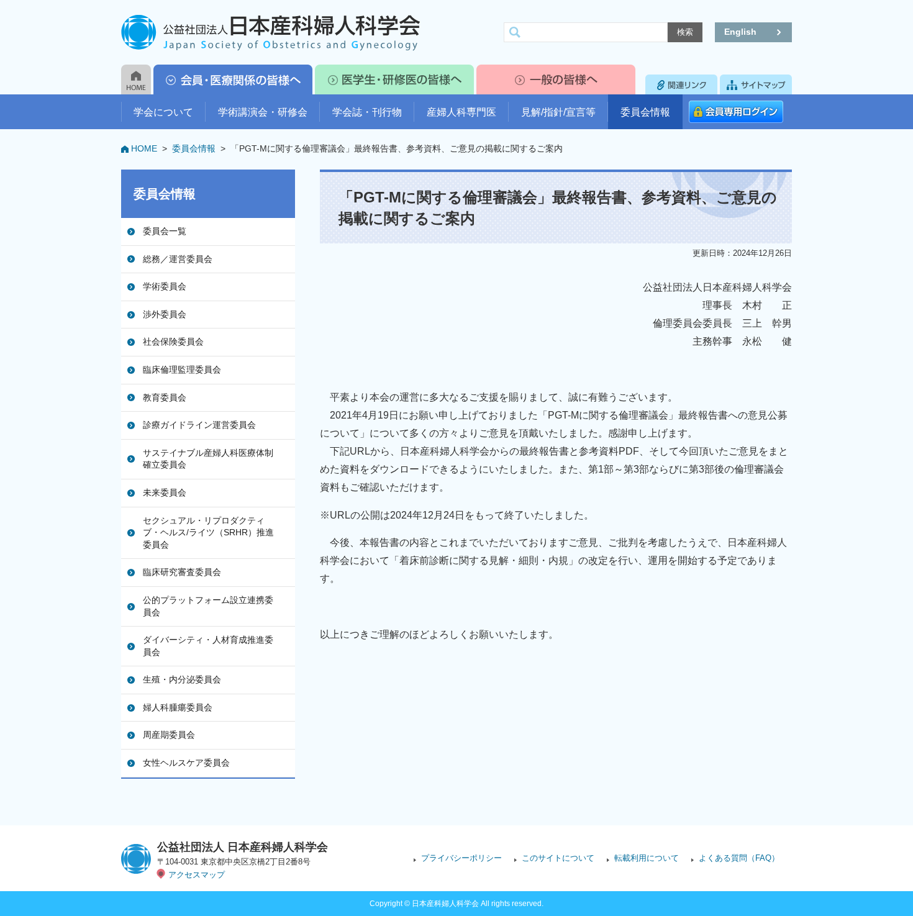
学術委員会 (164, 286)
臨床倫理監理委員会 (182, 369)
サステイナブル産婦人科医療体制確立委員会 (208, 459)
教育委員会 (164, 397)
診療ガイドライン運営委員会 (199, 425)
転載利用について (646, 858)
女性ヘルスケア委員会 (186, 763)
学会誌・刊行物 (367, 112)
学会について (163, 112)
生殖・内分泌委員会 (182, 679)
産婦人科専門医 (461, 112)
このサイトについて (558, 858)
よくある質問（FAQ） (739, 858)
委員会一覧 (164, 231)
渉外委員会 (164, 314)
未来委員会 (164, 492)
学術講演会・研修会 (262, 112)
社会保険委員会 (173, 342)
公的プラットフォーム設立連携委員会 (208, 606)
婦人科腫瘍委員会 (177, 707)
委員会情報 (645, 112)
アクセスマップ (196, 874)
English (740, 32)
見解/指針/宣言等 (558, 112)
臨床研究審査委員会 (182, 572)
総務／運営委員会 (177, 259)
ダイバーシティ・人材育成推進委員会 (208, 646)
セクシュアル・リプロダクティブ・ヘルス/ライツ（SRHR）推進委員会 (208, 532)
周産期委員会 (169, 735)
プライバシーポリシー (461, 858)
